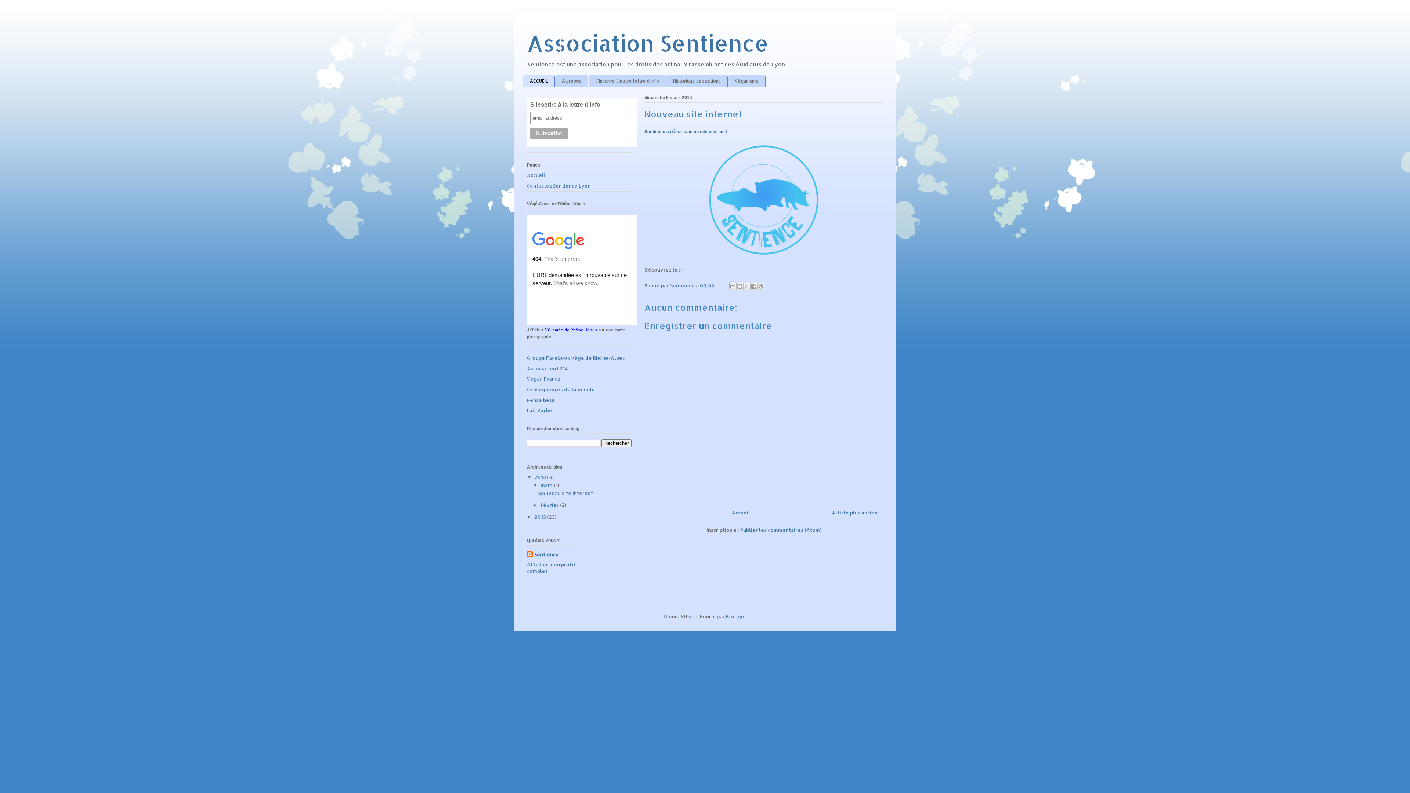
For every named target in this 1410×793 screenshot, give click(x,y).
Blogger (736, 616)
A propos (571, 81)
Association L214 (547, 368)
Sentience (546, 554)
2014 (541, 477)
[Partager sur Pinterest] (760, 286)
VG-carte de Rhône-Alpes (571, 329)
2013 (541, 517)
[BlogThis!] (740, 286)
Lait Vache (539, 410)
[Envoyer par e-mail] (733, 286)
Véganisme (747, 81)
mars (547, 485)
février (550, 505)
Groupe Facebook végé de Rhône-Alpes (576, 358)
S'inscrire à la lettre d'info (565, 105)
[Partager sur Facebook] (754, 286)
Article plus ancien (855, 513)
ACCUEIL (539, 81)
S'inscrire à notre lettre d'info (627, 81)
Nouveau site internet (566, 493)
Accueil (741, 513)
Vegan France (544, 379)
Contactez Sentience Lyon (559, 186)
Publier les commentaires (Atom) (780, 530)
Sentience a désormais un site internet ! (685, 131)
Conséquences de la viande (561, 389)
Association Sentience (648, 43)
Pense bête (541, 400)
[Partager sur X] (747, 286)
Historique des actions (697, 81)
